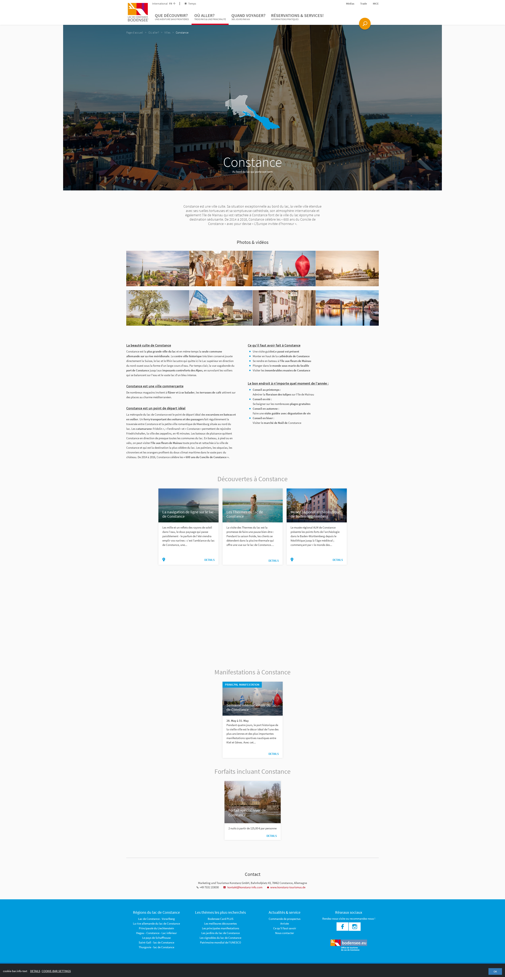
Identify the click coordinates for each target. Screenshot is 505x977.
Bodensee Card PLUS (220, 919)
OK (495, 971)
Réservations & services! (297, 17)
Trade (363, 3)
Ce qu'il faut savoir (284, 928)
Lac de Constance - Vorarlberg (156, 919)
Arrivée (284, 923)
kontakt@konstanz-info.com (244, 887)
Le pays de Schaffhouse (156, 938)
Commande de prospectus (284, 919)
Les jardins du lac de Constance (220, 933)
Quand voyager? (248, 17)
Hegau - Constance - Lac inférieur (156, 933)
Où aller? (210, 17)
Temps (192, 3)
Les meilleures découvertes (220, 923)
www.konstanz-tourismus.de (287, 887)
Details (209, 560)
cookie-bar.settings (56, 971)
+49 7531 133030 (209, 887)
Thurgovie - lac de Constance (156, 947)
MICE (376, 3)
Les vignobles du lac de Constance (220, 938)
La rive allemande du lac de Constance (156, 923)
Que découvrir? (172, 17)
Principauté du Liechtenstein (156, 928)
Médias (350, 3)
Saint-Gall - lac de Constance (156, 942)
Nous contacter (284, 933)
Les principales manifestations (220, 928)
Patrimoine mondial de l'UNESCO (220, 942)
